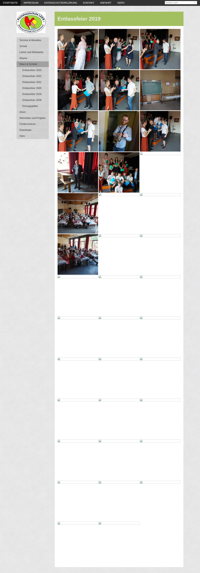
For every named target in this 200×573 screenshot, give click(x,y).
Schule (23, 46)
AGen (22, 112)
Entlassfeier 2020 (31, 88)
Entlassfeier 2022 (31, 76)
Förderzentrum (27, 124)
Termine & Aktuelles (30, 40)
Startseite (10, 2)
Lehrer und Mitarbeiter (31, 52)
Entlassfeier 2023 (31, 70)
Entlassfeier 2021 (31, 82)
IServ (121, 2)
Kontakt (88, 2)
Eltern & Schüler (28, 64)
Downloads (25, 130)
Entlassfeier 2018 (31, 100)
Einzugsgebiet (30, 106)
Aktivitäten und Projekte (32, 118)
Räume (23, 58)
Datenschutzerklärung (60, 2)
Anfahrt (105, 2)
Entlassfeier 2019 (31, 94)
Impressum (31, 2)
